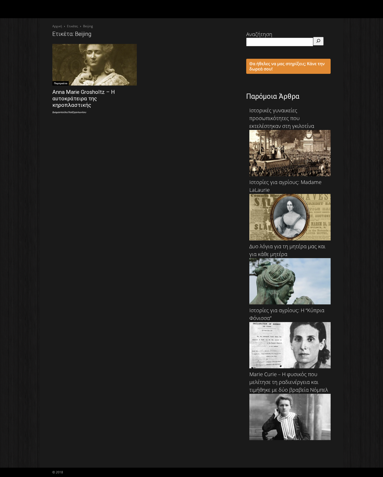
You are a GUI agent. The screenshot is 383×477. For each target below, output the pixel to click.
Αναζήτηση (259, 34)
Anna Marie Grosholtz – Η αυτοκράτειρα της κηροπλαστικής (83, 98)
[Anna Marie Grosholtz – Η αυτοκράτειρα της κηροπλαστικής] (94, 65)
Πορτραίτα (60, 83)
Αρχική (57, 26)
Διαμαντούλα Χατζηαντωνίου (69, 112)
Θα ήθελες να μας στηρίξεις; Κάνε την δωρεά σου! (287, 66)
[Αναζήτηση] (318, 41)
